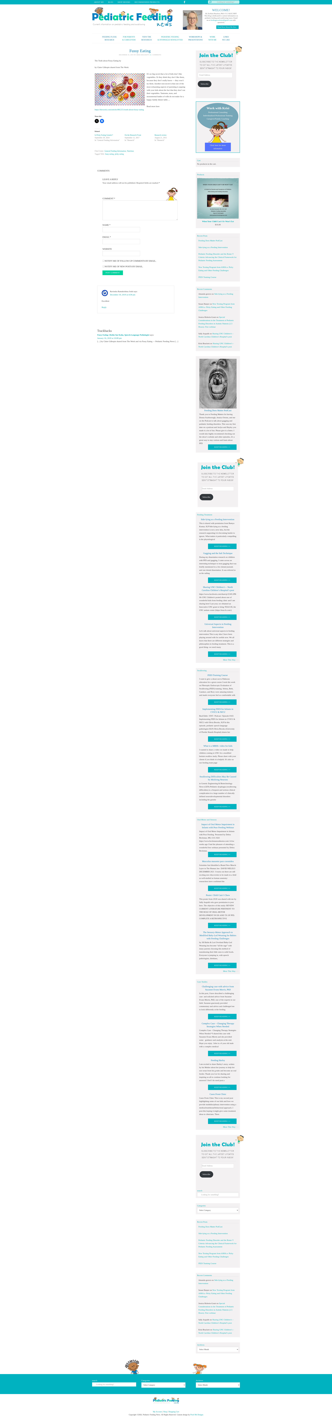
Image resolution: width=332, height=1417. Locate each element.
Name (106, 225)
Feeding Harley (218, 1060)
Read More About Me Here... (227, 27)
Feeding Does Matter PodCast (210, 241)
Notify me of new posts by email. (124, 266)
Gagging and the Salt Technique (218, 553)
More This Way (229, 660)
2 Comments (156, 55)
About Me (99, 2)
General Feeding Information (115, 151)
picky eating (119, 154)
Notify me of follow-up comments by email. (130, 261)
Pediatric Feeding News (132, 16)
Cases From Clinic (218, 1094)
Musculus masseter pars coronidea (218, 861)
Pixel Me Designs (196, 1415)
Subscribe (205, 84)
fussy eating (109, 154)
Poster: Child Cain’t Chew (218, 895)
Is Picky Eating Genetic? (104, 135)
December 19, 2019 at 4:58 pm (122, 295)
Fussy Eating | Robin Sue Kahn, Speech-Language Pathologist (123, 335)
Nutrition (130, 151)
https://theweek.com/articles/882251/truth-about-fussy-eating (119, 110)
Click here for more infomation (218, 147)
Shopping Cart (173, 1412)
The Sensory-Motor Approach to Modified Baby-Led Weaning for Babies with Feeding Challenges (217, 935)
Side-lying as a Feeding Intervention (213, 247)
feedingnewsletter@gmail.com (221, 20)
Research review (161, 135)
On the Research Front (133, 135)
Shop (165, 1412)
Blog (110, 2)
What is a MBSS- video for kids (217, 746)
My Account (157, 1412)
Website (107, 249)
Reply (104, 307)
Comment (108, 198)
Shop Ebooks (124, 2)
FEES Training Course (207, 277)
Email (106, 237)
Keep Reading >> (222, 447)
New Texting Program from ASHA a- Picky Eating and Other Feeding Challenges (216, 307)
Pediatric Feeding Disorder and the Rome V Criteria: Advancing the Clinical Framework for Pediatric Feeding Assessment (217, 257)
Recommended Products (147, 2)
